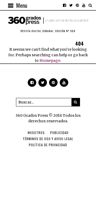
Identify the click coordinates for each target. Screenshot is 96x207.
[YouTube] (84, 5)
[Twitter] (71, 5)
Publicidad (59, 132)
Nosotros (36, 132)
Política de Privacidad (48, 145)
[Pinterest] (77, 5)
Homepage (49, 60)
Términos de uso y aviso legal (48, 138)
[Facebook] (64, 5)
